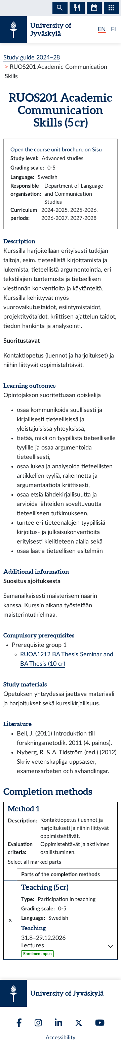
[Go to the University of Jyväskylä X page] (78, 1023)
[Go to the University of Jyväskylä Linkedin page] (58, 1022)
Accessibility (60, 1037)
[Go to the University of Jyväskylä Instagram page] (38, 1022)
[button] (67, 946)
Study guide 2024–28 (31, 57)
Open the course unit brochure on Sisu (56, 149)
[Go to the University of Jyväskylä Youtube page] (100, 1022)
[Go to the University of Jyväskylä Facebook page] (19, 1022)
